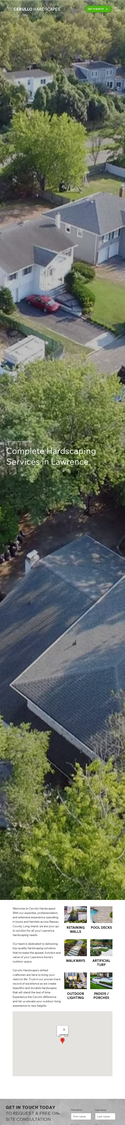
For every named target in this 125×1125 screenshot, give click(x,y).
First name (76, 1109)
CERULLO (37, 9)
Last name (100, 1109)
